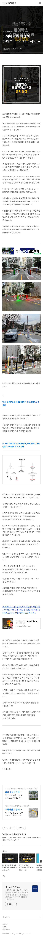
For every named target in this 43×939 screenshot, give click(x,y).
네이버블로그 (6, 929)
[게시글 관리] (12, 828)
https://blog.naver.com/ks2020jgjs (19, 788)
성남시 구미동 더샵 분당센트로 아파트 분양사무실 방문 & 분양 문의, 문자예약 (14, 796)
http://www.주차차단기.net (15, 806)
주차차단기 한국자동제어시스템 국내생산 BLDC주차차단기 (14, 809)
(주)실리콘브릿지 (9, 3)
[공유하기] (9, 828)
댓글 (3, 876)
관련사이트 (6, 917)
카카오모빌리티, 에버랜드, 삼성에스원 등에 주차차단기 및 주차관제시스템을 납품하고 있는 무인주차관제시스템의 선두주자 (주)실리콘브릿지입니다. (16, 894)
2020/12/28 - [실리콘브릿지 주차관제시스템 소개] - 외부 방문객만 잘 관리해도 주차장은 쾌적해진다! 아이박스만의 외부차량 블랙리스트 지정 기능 (21, 609)
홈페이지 (4, 924)
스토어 (4, 926)
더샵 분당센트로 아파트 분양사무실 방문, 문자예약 (13, 792)
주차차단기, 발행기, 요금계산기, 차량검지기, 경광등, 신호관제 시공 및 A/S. (14, 814)
